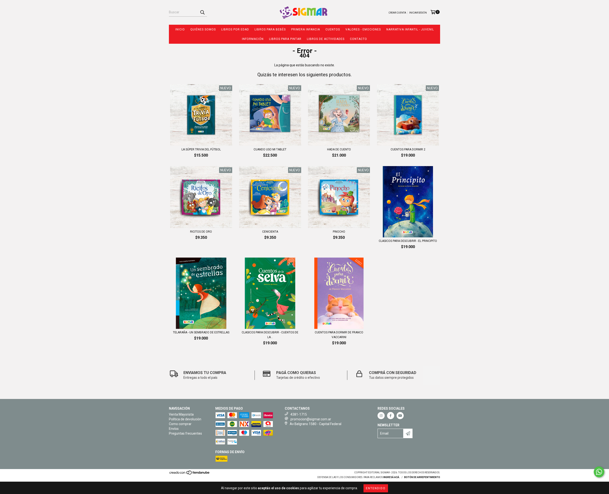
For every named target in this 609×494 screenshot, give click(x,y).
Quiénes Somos (203, 29)
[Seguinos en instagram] (381, 415)
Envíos (174, 429)
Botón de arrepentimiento (422, 477)
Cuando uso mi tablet (270, 149)
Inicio (180, 29)
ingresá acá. (391, 477)
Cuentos (332, 29)
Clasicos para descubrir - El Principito (408, 241)
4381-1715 (298, 414)
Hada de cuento (339, 149)
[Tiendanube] (190, 474)
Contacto (358, 39)
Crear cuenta (397, 12)
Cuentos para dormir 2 (408, 149)
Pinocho (339, 231)
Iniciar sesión (418, 12)
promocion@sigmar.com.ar (310, 419)
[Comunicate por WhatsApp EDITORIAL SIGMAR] (599, 471)
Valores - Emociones (363, 29)
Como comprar (180, 424)
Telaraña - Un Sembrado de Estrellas (201, 332)
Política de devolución (185, 419)
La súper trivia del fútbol (201, 149)
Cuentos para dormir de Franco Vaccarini (339, 335)
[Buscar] (202, 12)
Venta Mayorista (181, 414)
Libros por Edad (235, 29)
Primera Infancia (305, 29)
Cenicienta (270, 231)
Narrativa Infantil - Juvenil (410, 29)
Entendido (376, 488)
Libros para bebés (270, 29)
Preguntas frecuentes (185, 433)
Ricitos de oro (201, 231)
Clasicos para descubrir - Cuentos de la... (270, 335)
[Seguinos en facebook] (390, 415)
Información (253, 39)
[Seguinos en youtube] (400, 415)
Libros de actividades (325, 39)
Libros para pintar (285, 39)
